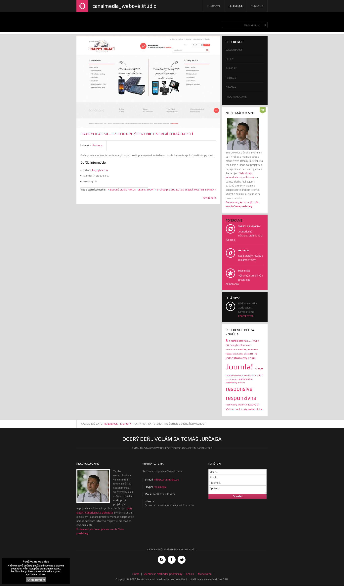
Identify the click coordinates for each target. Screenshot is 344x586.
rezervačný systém (236, 404)
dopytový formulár (240, 345)
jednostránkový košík (241, 358)
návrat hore (209, 197)
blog (249, 341)
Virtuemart (233, 409)
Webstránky (234, 49)
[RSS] (162, 560)
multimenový (245, 375)
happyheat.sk (100, 170)
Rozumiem (37, 579)
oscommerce (232, 379)
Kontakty (257, 5)
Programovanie (236, 96)
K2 (256, 368)
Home (135, 573)
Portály (231, 77)
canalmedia (160, 486)
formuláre (253, 349)
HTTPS (253, 353)
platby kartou (245, 379)
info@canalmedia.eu (166, 479)
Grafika (231, 87)
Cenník (190, 573)
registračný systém (235, 382)
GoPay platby (243, 354)
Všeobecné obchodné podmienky (163, 573)
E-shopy (98, 145)
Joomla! (240, 366)
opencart (257, 375)
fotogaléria (231, 354)
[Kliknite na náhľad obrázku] (148, 82)
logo (260, 368)
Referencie (236, 5)
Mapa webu (205, 573)
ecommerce (232, 349)
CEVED (255, 341)
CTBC (228, 345)
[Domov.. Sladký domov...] (82, 6)
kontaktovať (245, 315)
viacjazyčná (252, 404)
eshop (243, 349)
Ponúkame (214, 5)
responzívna (241, 398)
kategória (86, 145)
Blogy (230, 59)
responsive (239, 389)
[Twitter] (182, 560)
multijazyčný (232, 375)
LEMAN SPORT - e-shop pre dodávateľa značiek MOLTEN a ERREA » (177, 189)
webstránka (255, 409)
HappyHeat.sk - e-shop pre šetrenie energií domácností (136, 134)
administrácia (239, 340)
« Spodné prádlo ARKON (122, 189)
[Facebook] (172, 560)
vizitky (244, 409)
